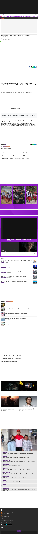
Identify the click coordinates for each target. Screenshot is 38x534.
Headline (5, 148)
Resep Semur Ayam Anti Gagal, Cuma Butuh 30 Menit (10, 352)
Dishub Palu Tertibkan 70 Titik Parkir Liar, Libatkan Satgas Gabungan (14, 281)
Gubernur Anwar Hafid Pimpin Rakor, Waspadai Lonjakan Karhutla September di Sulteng (16, 261)
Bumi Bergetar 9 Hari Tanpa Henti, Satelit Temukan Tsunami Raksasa (19, 239)
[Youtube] (10, 520)
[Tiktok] (12, 520)
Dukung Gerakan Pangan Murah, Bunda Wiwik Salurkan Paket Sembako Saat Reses (18, 477)
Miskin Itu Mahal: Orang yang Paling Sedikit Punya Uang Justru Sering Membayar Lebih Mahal (19, 206)
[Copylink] (36, 67)
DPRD (2, 148)
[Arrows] (1, 194)
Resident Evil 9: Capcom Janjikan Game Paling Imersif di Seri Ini (27, 254)
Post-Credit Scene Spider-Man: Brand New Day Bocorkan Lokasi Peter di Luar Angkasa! (18, 473)
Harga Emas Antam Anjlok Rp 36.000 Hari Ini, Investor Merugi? (16, 304)
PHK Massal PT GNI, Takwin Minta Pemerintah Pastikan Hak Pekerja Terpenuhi (15, 158)
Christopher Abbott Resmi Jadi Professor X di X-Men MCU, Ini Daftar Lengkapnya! (27, 394)
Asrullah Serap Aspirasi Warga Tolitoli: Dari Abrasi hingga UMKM (13, 276)
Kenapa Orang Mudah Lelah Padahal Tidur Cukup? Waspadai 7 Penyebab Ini (16, 481)
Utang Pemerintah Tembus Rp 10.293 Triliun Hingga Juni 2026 (16, 313)
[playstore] (9, 525)
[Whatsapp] (5, 520)
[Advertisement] (19, 7)
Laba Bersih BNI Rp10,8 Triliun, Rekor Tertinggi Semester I (15, 318)
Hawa (1, 38)
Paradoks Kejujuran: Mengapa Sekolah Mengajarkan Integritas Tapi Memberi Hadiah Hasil (31, 206)
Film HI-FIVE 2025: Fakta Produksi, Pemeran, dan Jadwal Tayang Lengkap (9, 254)
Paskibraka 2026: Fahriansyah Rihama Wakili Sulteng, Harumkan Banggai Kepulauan (18, 453)
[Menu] (1, 14)
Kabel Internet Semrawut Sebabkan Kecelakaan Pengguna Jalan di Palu (14, 152)
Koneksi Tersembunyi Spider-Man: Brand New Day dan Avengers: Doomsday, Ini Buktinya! (19, 461)
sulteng (9, 148)
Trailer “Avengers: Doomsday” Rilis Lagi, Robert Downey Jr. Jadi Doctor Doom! (9, 394)
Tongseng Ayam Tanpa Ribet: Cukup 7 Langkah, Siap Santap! (11, 355)
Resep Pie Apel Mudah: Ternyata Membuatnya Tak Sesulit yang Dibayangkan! (14, 349)
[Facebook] (29, 67)
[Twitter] (31, 67)
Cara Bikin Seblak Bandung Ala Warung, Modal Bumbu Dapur (11, 358)
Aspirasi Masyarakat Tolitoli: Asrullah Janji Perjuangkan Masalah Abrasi (14, 271)
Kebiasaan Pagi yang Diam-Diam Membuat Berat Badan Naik (14, 485)
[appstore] (3, 525)
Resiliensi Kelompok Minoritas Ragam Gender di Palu (12, 465)
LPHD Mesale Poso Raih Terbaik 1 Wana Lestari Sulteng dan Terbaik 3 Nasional (17, 469)
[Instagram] (8, 520)
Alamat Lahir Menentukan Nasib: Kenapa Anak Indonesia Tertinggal (6, 206)
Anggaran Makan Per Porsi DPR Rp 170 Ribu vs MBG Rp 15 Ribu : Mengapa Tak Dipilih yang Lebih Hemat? (19, 490)
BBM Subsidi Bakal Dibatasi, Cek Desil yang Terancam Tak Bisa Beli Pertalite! (18, 308)
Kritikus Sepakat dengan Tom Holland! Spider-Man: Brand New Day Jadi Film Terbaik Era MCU (28, 409)
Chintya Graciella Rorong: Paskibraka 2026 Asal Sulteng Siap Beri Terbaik (16, 457)
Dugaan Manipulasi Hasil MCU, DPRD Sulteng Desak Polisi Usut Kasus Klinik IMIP (16, 266)
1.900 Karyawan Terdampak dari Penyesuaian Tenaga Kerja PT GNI (13, 155)
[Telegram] (35, 67)
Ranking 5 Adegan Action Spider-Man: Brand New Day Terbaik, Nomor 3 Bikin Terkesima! (9, 409)
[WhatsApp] (33, 67)
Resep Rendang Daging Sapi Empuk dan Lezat (9, 361)
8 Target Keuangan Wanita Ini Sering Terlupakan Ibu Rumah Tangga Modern (18, 323)
